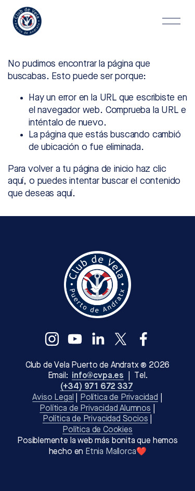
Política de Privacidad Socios (95, 419)
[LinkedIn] (97, 339)
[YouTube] (75, 339)
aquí (64, 193)
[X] (120, 339)
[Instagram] (52, 339)
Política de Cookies (97, 430)
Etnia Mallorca (110, 452)
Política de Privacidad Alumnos (95, 409)
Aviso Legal (52, 398)
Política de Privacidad (119, 398)
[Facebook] (143, 339)
